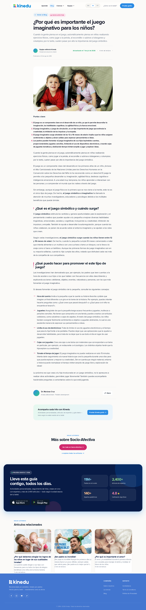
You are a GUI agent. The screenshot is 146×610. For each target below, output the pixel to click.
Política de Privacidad (130, 593)
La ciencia (107, 589)
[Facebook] (11, 596)
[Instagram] (16, 596)
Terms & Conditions (129, 589)
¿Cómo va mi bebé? (110, 6)
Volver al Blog (42, 15)
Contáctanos (127, 586)
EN (88, 6)
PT (97, 6)
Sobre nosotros (109, 586)
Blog (52, 6)
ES (93, 6)
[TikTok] (27, 596)
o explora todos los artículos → (73, 453)
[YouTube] (22, 596)
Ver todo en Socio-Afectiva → (72, 447)
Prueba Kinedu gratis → (97, 412)
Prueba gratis (127, 6)
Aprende (45, 6)
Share (109, 393)
